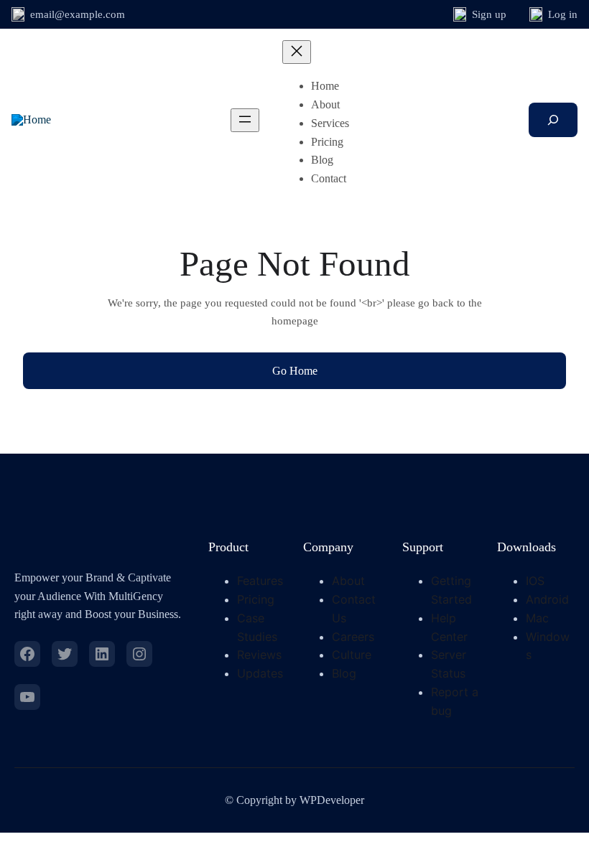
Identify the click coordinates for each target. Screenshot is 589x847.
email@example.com (77, 14)
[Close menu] (296, 52)
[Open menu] (245, 120)
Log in (563, 14)
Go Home (294, 371)
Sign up (489, 14)
